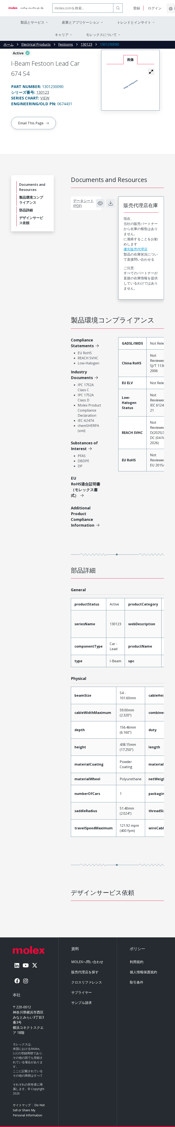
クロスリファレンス (86, 982)
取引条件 (136, 982)
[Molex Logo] (26, 8)
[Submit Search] (118, 8)
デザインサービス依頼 (31, 220)
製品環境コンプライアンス (31, 200)
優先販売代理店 (135, 249)
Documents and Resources (32, 187)
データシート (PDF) (83, 203)
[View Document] (100, 203)
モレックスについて (101, 34)
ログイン (155, 8)
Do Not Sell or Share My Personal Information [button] (29, 1110)
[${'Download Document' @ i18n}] (110, 203)
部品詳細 (26, 210)
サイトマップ (22, 1105)
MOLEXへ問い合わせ (87, 961)
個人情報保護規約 (143, 972)
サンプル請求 (81, 1002)
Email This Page (31, 123)
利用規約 (136, 961)
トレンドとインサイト (134, 22)
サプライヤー (81, 992)
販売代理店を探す (85, 972)
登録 (136, 8)
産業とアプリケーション (80, 22)
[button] (151, 72)
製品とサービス (32, 22)
